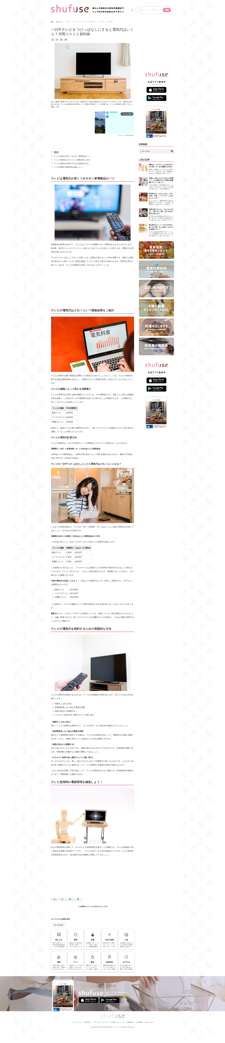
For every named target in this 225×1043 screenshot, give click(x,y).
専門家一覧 (115, 1022)
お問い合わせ (149, 1022)
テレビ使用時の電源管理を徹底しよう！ (69, 167)
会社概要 (139, 1022)
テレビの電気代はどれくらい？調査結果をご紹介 (72, 160)
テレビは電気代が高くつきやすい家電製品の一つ (72, 156)
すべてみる (58, 925)
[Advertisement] (70, 127)
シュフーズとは (76, 1022)
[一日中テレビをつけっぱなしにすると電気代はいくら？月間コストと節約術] (61, 39)
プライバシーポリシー (100, 1022)
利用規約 (87, 1022)
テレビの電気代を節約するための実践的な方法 (71, 163)
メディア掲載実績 (127, 1022)
